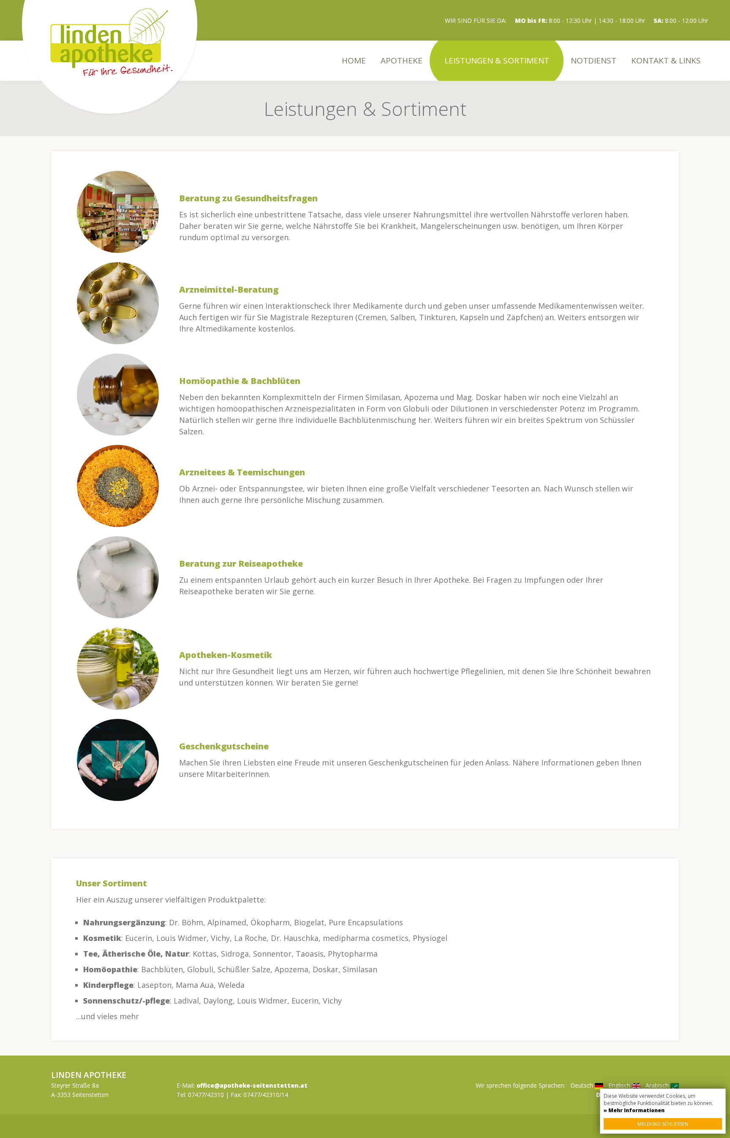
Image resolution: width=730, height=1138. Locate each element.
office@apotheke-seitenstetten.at (252, 1085)
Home (354, 60)
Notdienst (593, 60)
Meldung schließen (662, 1124)
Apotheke (401, 60)
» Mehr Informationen (634, 1110)
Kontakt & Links (666, 60)
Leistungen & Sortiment (496, 60)
